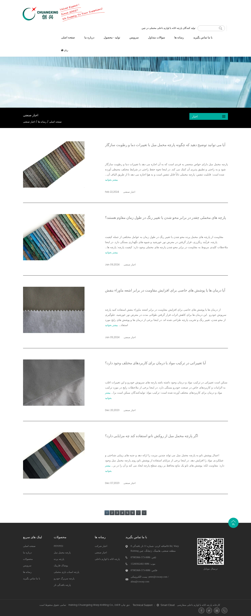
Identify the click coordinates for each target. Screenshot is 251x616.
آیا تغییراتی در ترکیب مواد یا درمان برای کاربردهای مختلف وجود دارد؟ (155, 363)
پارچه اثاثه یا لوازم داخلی (107, 559)
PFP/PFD (58, 546)
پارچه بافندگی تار (62, 585)
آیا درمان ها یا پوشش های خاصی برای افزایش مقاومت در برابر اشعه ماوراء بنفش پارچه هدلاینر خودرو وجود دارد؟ (165, 291)
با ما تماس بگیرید (202, 37)
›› (144, 513)
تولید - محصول (112, 37)
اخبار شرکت (101, 546)
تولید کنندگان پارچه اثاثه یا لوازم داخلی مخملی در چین (168, 28)
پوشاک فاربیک (61, 565)
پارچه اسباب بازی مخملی (66, 572)
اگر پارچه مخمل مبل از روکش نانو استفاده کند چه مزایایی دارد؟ (151, 436)
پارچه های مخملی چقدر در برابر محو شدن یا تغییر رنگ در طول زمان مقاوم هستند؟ (165, 218)
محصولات (28, 559)
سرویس (134, 37)
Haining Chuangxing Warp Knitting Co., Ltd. (93, 605)
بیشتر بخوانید (111, 180)
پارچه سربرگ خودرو (64, 578)
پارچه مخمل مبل (62, 552)
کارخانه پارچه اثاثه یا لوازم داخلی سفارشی (198, 605)
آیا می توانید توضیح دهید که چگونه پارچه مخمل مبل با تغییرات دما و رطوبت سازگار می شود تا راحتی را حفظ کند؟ (165, 146)
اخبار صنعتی (101, 552)
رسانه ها (179, 37)
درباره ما (89, 37)
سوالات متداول (156, 37)
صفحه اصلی (68, 37)
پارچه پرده (59, 559)
